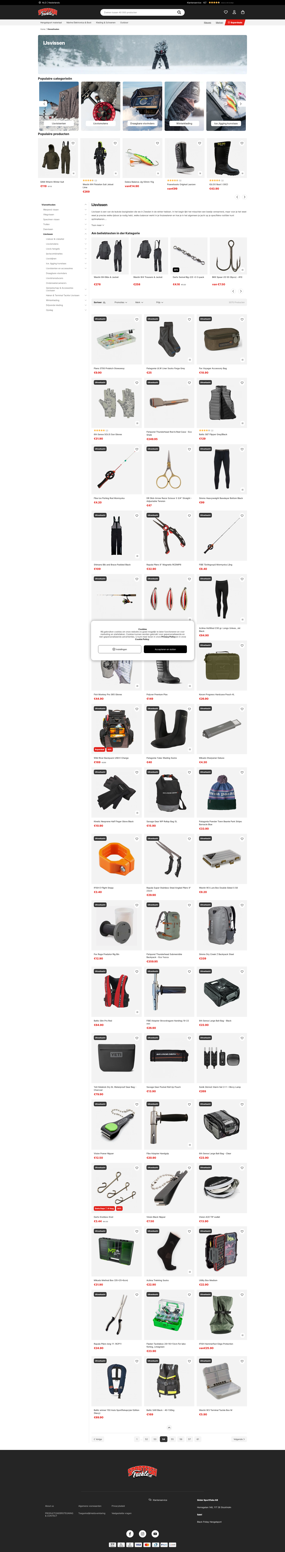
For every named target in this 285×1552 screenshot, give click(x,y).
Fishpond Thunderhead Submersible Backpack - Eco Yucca (164, 955)
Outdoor (124, 22)
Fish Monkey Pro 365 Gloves (108, 694)
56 (181, 1439)
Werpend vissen (51, 209)
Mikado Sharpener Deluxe (211, 758)
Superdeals (236, 22)
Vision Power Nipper (104, 1153)
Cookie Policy (142, 639)
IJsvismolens (52, 244)
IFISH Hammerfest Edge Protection (216, 1344)
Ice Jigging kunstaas (56, 263)
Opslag (49, 310)
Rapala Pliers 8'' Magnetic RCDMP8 (164, 564)
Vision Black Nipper (156, 1217)
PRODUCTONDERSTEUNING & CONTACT (59, 1514)
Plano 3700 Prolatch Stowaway (109, 368)
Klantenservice (194, 2)
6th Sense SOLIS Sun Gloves (108, 434)
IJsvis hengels (53, 248)
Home (42, 29)
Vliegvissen (48, 214)
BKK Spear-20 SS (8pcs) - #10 (227, 277)
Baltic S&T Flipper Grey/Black (213, 434)
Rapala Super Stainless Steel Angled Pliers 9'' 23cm (169, 889)
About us (49, 1506)
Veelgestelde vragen (122, 1513)
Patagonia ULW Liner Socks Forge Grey (166, 368)
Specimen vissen (51, 219)
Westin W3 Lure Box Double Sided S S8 (218, 887)
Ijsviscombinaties (54, 253)
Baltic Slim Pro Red (103, 1020)
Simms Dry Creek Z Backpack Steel (216, 954)
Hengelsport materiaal (51, 22)
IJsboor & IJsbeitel (55, 239)
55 (172, 1439)
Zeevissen (48, 229)
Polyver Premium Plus (157, 694)
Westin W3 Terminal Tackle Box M (215, 1410)
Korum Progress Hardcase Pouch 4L (217, 694)
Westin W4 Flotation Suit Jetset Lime (98, 186)
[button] (224, 2)
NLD (51, 2)
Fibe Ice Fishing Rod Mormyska (109, 498)
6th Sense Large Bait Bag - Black (215, 1020)
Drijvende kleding (54, 305)
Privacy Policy (168, 636)
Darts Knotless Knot (103, 1217)
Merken (219, 22)
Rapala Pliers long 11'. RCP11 (108, 1344)
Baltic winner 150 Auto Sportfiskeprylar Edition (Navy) (116, 1411)
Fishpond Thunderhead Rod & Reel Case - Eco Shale (169, 433)
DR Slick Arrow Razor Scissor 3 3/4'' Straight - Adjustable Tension (169, 499)
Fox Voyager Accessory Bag (213, 368)
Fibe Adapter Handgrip (158, 1153)
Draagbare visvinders (56, 273)
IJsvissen (48, 234)
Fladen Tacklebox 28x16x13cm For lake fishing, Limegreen (166, 1345)
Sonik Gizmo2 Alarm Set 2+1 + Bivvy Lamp (220, 1087)
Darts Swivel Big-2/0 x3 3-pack (188, 277)
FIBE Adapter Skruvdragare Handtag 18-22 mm (168, 1022)
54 (163, 1439)
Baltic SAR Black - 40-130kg (160, 1410)
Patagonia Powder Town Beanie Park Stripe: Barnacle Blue (220, 823)
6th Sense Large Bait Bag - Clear (215, 1153)
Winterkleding (52, 300)
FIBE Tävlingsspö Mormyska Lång (215, 564)
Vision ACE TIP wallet (209, 1217)
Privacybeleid (118, 1506)
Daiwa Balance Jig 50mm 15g (139, 182)
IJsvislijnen (51, 258)
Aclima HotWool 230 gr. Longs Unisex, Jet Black (219, 629)
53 (155, 1439)
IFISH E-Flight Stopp (104, 887)
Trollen (46, 224)
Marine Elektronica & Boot (78, 22)
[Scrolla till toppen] (169, 1427)
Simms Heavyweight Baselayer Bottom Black (221, 498)
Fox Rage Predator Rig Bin (106, 954)
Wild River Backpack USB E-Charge (111, 758)
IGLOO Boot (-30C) (218, 184)
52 (146, 1439)
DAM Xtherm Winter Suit (52, 182)
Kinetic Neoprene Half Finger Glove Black (114, 821)
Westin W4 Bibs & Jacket (106, 277)
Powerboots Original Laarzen (181, 184)
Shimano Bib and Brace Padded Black (112, 564)
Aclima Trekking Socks (158, 1280)
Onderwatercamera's (56, 283)
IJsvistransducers (54, 278)
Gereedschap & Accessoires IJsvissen (59, 289)
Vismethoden (53, 29)
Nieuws (207, 22)
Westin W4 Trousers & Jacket (147, 277)
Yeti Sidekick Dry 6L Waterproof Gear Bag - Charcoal (115, 1088)
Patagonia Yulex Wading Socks (162, 758)
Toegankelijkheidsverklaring (91, 1513)
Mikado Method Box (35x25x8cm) (111, 1280)
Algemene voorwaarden (89, 1506)
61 (198, 1439)
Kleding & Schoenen (105, 22)
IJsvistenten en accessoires (59, 268)
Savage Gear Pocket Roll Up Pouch (164, 1087)
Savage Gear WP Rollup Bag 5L (162, 821)
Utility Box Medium (208, 1280)
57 (189, 1439)
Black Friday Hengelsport (209, 1522)
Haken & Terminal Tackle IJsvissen (62, 295)
